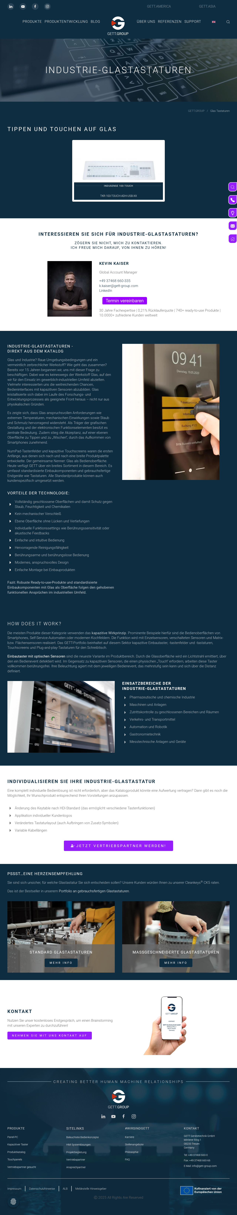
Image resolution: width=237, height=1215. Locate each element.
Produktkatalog (16, 1152)
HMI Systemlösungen (78, 1144)
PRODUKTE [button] (32, 21)
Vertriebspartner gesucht (21, 1167)
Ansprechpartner (76, 1167)
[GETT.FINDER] (232, 186)
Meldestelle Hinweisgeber (90, 1188)
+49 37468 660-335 (115, 281)
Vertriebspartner (75, 1159)
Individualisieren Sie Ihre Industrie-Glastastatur (81, 781)
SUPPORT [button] (192, 21)
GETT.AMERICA (159, 6)
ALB (65, 1188)
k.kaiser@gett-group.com (118, 286)
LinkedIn (105, 290)
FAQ (127, 1159)
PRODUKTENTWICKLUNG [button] (66, 21)
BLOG (95, 21)
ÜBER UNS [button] (146, 21)
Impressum (14, 1188)
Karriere (129, 1137)
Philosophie (131, 1152)
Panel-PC (12, 1137)
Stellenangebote (134, 1144)
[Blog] (232, 212)
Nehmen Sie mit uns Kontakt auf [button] (49, 1035)
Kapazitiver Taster (17, 1144)
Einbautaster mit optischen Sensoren (36, 656)
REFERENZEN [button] (170, 21)
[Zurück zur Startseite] (118, 25)
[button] (228, 21)
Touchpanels (14, 1159)
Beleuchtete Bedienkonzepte (82, 1137)
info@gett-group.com (204, 1165)
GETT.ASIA (207, 6)
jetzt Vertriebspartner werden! (121, 846)
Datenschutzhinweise (42, 1188)
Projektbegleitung (76, 1152)
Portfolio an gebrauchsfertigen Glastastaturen (94, 891)
